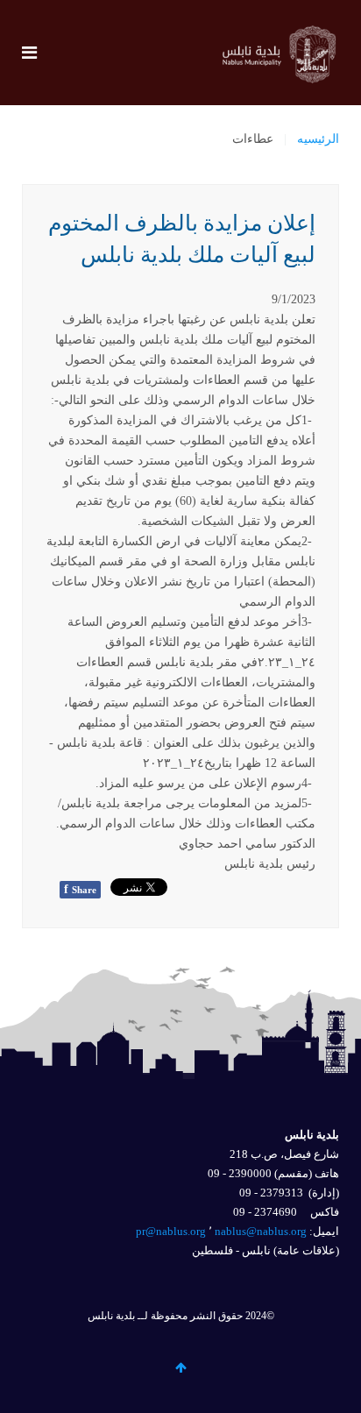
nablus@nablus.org (261, 1231)
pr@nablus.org (171, 1231)
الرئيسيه (318, 139)
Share (80, 889)
